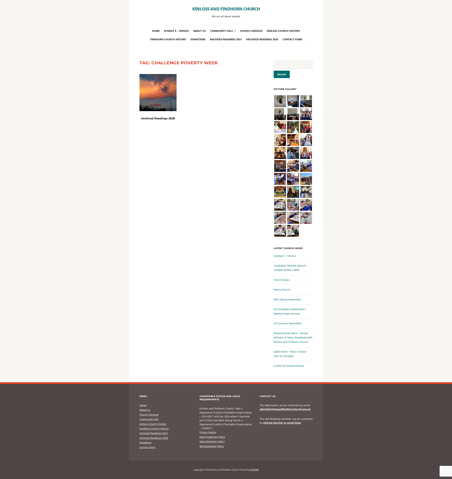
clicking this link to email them (282, 422)
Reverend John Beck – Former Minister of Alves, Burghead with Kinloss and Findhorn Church (293, 338)
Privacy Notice (208, 432)
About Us (199, 30)
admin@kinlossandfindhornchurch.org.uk (285, 409)
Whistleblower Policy (212, 446)
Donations (198, 39)
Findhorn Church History (168, 39)
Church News (282, 280)
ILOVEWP (254, 469)
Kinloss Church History (283, 30)
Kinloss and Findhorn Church (226, 9)
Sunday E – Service (176, 30)
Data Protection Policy (212, 437)
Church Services (251, 30)
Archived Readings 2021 (226, 39)
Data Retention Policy (212, 441)
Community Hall (221, 30)
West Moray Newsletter (287, 299)
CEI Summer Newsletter (288, 323)
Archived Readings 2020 (262, 39)
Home (156, 30)
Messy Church (282, 289)
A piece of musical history (289, 365)
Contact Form (292, 39)
